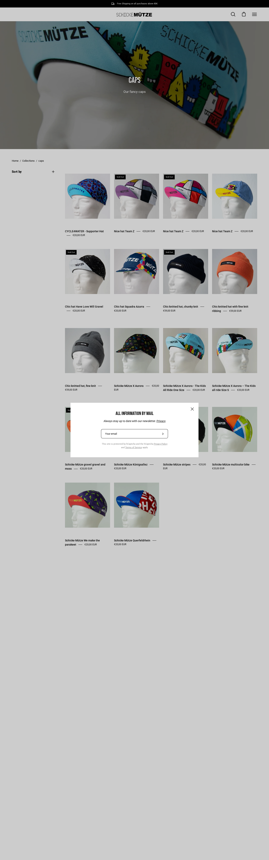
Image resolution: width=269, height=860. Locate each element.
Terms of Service (133, 447)
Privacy (161, 421)
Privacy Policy (160, 443)
